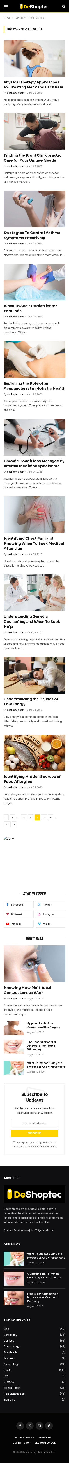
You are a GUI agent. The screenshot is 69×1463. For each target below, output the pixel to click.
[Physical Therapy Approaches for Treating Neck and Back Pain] (34, 58)
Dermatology (11, 1346)
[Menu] (6, 6)
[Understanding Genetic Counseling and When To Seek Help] (34, 592)
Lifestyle (9, 1381)
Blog (6, 1328)
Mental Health (12, 1387)
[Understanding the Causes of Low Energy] (34, 675)
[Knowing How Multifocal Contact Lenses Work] (34, 963)
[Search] (63, 6)
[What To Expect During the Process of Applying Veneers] (14, 1068)
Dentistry (9, 1340)
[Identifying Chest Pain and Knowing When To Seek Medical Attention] (34, 514)
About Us (45, 1437)
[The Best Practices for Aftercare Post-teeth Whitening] (14, 1047)
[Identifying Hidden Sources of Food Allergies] (34, 753)
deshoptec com (45, 1442)
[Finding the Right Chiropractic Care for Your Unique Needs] (34, 131)
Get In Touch (22, 1442)
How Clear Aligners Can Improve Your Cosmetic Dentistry (42, 1297)
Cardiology (10, 1334)
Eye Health (10, 1352)
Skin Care (9, 1399)
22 (7, 824)
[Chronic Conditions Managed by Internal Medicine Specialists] (34, 437)
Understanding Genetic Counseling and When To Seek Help (32, 621)
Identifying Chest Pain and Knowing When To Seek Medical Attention (34, 543)
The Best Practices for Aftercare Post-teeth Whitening (41, 1045)
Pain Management (14, 1393)
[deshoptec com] (34, 6)
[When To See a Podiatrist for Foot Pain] (34, 282)
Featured (9, 1358)
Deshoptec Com (47, 1451)
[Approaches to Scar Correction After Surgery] (14, 1028)
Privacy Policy (36, 1146)
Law (6, 1376)
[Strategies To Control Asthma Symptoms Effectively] (34, 209)
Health (7, 1370)
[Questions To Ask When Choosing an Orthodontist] (14, 1279)
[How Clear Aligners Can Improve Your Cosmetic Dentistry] (14, 1298)
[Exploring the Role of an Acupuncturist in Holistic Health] (34, 359)
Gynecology (11, 1364)
